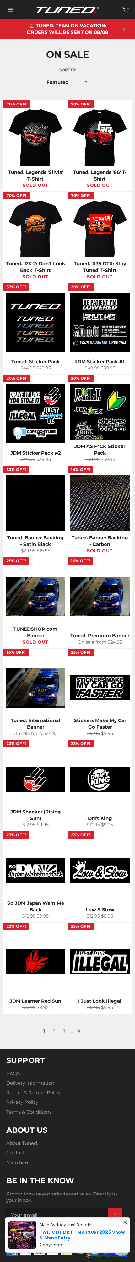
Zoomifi (120, 1256)
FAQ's (13, 1073)
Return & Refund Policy (33, 1093)
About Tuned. (22, 1143)
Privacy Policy (22, 1102)
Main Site (17, 1162)
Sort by (67, 69)
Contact (15, 1153)
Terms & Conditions (28, 1112)
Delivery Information (30, 1083)
